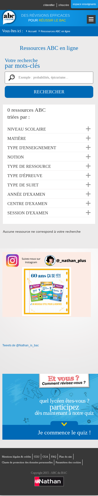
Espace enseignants (84, 4)
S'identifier (49, 5)
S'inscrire (64, 5)
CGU (36, 456)
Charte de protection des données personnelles (27, 462)
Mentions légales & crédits (16, 456)
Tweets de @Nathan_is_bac (20, 345)
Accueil (32, 31)
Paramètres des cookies (68, 462)
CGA (45, 456)
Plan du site (65, 456)
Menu (91, 19)
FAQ (53, 456)
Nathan (49, 481)
